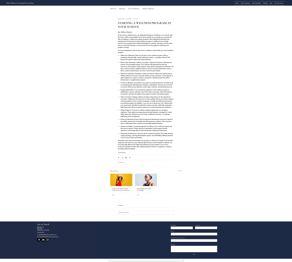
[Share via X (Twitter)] (122, 157)
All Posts (113, 9)
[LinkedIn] (43, 240)
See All (180, 170)
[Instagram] (48, 240)
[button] (245, 3)
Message (173, 244)
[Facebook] (39, 240)
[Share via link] (129, 157)
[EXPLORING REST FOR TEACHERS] (146, 180)
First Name (173, 225)
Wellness (122, 9)
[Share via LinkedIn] (126, 157)
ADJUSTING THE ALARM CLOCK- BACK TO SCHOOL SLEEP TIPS (120, 189)
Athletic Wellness (148, 9)
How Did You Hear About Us (178, 237)
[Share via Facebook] (118, 157)
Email (172, 231)
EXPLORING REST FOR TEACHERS (144, 189)
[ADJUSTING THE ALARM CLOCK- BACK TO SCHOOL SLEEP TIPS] (121, 180)
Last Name (197, 225)
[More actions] (173, 19)
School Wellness (133, 9)
